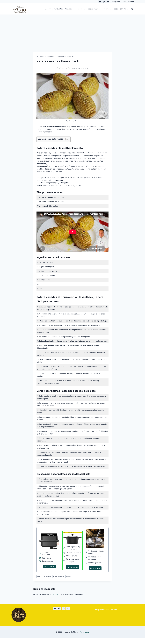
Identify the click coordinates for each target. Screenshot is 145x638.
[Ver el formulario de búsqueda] (132, 9)
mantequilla (47, 576)
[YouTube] (107, 1)
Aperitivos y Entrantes (54, 9)
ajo (38, 576)
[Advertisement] (72, 29)
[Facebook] (100, 1)
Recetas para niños (120, 9)
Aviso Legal (84, 632)
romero (69, 576)
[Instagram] (104, 1)
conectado (56, 594)
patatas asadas (58, 576)
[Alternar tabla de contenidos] (66, 139)
